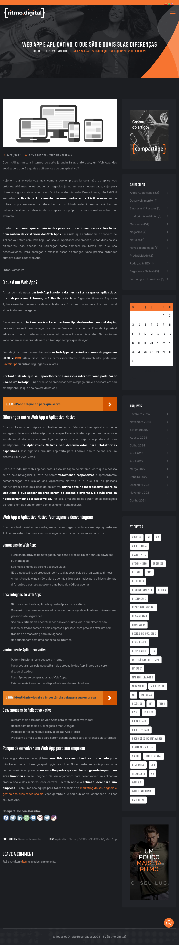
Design (162, 590)
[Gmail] (40, 818)
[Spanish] (165, 5)
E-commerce (139, 599)
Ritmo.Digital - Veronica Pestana (50, 156)
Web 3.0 (136, 782)
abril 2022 (137, 461)
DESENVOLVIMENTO (91, 839)
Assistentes (139, 555)
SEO (153, 765)
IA (154, 651)
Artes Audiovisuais (142, 192)
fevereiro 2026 (140, 414)
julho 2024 (137, 445)
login (24, 861)
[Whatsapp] (26, 818)
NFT (151, 704)
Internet (137, 669)
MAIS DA (149, 863)
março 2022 (137, 469)
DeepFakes (138, 581)
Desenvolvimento (57, 51)
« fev (133, 379)
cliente (136, 572)
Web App (111, 839)
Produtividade (139, 255)
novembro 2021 (140, 492)
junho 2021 (138, 500)
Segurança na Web (142, 271)
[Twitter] (13, 818)
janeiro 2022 (139, 477)
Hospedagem (139, 651)
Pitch (162, 704)
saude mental (153, 756)
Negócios (136, 232)
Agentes (136, 537)
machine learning (142, 677)
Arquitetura (139, 546)
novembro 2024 (140, 422)
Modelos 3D (158, 686)
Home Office (139, 642)
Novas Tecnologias (142, 247)
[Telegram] (47, 818)
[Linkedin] (20, 818)
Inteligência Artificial (143, 216)
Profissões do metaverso (147, 739)
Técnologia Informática (145, 279)
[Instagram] (54, 818)
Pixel (135, 712)
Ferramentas (139, 616)
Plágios (148, 712)
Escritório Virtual (143, 607)
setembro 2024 (140, 429)
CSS (18, 358)
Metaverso (137, 224)
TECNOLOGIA (138, 774)
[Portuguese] (169, 5)
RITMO (149, 869)
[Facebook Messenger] (33, 818)
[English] (172, 5)
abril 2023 (136, 453)
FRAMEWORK (138, 625)
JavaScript (10, 364)
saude (135, 756)
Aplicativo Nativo (66, 839)
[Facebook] (6, 818)
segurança (138, 765)
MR (133, 695)
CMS (149, 572)
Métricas (146, 695)
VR (152, 774)
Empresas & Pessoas (143, 208)
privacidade (139, 721)
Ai (149, 537)
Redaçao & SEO (140, 263)
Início (37, 51)
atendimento (139, 564)
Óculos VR (138, 800)
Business (158, 564)
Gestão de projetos (144, 634)
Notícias (135, 240)
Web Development (142, 791)
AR (157, 537)
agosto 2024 (138, 437)
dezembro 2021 (140, 484)
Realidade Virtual (143, 747)
